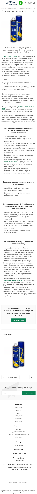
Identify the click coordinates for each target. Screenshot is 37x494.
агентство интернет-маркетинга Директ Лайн (24, 491)
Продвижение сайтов (6, 491)
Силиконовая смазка (9, 56)
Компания (18, 404)
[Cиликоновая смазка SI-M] (18, 28)
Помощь (18, 429)
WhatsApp (21, 3)
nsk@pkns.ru (20, 458)
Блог (18, 413)
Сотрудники (18, 416)
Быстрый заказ (18, 445)
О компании (18, 407)
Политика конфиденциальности (18, 434)
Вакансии (18, 418)
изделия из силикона (11, 162)
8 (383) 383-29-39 (19, 454)
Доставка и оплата (18, 432)
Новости (18, 410)
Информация (18, 426)
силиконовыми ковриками (13, 280)
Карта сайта (18, 437)
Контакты (18, 421)
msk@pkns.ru (20, 460)
